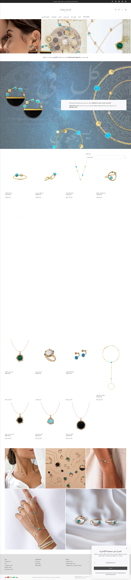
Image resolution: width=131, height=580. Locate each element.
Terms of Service (109, 574)
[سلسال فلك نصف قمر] (20, 215)
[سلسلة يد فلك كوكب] (111, 304)
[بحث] (115, 9)
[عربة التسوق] (125, 9)
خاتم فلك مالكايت (39, 309)
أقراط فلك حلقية (99, 270)
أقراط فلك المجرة (39, 270)
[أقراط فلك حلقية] (111, 254)
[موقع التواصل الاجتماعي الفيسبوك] (112, 1)
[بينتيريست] (119, 1)
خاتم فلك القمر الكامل (101, 193)
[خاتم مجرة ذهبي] (50, 355)
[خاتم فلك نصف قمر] (50, 176)
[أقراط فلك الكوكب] (81, 293)
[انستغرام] (115, 1)
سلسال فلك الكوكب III (9, 309)
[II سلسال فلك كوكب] (111, 215)
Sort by (88, 153)
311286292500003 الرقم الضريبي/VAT (82, 576)
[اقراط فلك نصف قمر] (81, 215)
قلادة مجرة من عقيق (9, 434)
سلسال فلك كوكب (69, 193)
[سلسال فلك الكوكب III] (20, 293)
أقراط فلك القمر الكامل (71, 270)
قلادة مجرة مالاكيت (9, 371)
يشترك (110, 568)
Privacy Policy (46, 577)
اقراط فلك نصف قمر (70, 231)
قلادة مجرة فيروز (38, 434)
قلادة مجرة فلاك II (69, 434)
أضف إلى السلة (69, 197)
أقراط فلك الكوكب (70, 309)
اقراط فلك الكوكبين (70, 371)
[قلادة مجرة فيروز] (50, 417)
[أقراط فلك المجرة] (50, 254)
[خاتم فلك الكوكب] (20, 176)
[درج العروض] (122, 9)
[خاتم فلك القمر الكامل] (111, 176)
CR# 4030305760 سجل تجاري (80, 578)
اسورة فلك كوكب (39, 231)
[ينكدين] (122, 1)
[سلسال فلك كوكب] (81, 176)
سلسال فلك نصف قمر (9, 231)
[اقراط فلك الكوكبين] (81, 355)
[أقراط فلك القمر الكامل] (81, 254)
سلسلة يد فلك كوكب (100, 333)
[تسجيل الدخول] (119, 9)
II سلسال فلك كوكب (100, 231)
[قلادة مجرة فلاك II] (81, 417)
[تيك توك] (125, 1)
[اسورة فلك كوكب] (50, 215)
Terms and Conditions (37, 577)
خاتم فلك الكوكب (8, 193)
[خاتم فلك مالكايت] (50, 293)
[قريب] (126, 548)
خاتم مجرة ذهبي (38, 371)
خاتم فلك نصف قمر (39, 193)
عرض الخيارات (8, 197)
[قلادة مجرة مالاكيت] (20, 355)
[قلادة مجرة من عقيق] (20, 417)
